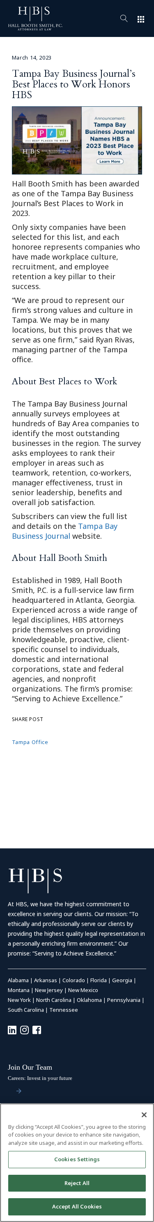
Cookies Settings (77, 1159)
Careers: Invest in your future (40, 1078)
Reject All (77, 1183)
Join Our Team (30, 1067)
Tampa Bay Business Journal (64, 531)
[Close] (144, 1115)
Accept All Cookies (77, 1206)
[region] (77, 1162)
